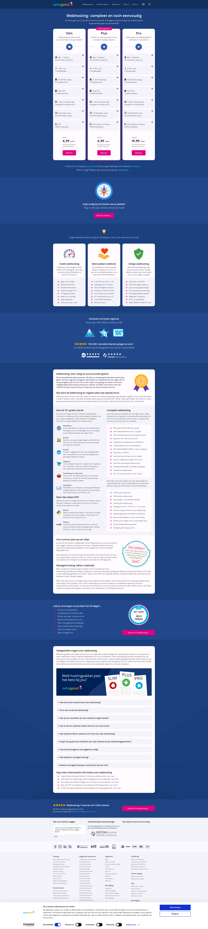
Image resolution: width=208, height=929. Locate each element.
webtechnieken (102, 659)
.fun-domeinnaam (85, 878)
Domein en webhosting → (139, 632)
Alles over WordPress (138, 859)
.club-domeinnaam (85, 864)
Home (107, 867)
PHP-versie (138, 459)
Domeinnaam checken (60, 891)
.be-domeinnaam (84, 862)
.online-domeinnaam (86, 886)
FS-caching (121, 474)
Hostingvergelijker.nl (96, 826)
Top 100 (110, 296)
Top (95, 293)
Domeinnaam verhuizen (61, 898)
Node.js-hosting (58, 869)
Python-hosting (58, 871)
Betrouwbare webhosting (61, 859)
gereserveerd (141, 435)
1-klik (124, 500)
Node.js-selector (71, 529)
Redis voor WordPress (138, 864)
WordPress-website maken (139, 869)
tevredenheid (140, 514)
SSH (114, 474)
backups (121, 456)
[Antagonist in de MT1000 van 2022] (94, 846)
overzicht (91, 166)
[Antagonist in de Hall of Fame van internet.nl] (114, 846)
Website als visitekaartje (138, 891)
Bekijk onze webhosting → (139, 808)
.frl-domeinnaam (84, 876)
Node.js (95, 503)
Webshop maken (136, 896)
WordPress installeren (138, 867)
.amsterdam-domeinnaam (87, 859)
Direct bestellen (110, 862)
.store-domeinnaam (85, 895)
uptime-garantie (124, 492)
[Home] (63, 4)
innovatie (105, 586)
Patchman (117, 463)
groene (120, 503)
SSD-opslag (135, 428)
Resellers (108, 876)
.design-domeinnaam (86, 871)
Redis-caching (135, 889)
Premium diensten (111, 874)
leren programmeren (78, 517)
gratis (64, 659)
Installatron (60, 416)
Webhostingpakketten (60, 881)
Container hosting (59, 862)
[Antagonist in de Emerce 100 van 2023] (104, 846)
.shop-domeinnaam (85, 888)
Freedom (102, 302)
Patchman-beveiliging (112, 893)
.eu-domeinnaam (84, 874)
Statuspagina (109, 878)
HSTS (143, 507)
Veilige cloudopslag (137, 879)
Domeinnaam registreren (61, 896)
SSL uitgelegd (109, 898)
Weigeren (175, 914)
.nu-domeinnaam (84, 883)
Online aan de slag (137, 886)
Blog (106, 859)
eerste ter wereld (113, 419)
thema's (89, 430)
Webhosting (87, 4)
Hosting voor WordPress (139, 862)
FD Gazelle (109, 285)
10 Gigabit (137, 431)
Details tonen (131, 925)
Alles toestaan (175, 907)
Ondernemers (109, 869)
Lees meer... (111, 776)
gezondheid (127, 510)
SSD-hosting (57, 878)
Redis (128, 474)
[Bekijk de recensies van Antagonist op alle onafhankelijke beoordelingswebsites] (59, 805)
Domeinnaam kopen (59, 893)
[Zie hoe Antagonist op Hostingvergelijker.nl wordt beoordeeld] (104, 836)
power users (72, 302)
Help (125, 4)
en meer (148, 302)
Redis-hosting (57, 876)
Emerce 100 (109, 281)
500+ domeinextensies (129, 438)
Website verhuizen (137, 893)
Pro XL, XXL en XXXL (59, 874)
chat (131, 517)
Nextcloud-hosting (137, 876)
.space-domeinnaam (85, 893)
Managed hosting (58, 864)
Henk (56, 836)
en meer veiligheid (140, 449)
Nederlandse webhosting (61, 867)
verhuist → (137, 166)
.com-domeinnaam (85, 867)
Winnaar (97, 287)
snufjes (139, 474)
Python (87, 503)
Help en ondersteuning (112, 864)
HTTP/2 (124, 507)
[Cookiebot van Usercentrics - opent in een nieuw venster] (28, 924)
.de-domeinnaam (84, 869)
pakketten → (124, 169)
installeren (81, 428)
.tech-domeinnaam (85, 898)
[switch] (78, 924)
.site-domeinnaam (85, 890)
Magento (86, 466)
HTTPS (130, 507)
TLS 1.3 (136, 507)
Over (134, 4)
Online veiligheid (110, 891)
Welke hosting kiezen (60, 883)
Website (115, 4)
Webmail (108, 881)
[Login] (142, 4)
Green (96, 299)
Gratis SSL (108, 888)
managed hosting (66, 569)
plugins (97, 430)
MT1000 (99, 281)
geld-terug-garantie (128, 528)
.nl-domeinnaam (84, 881)
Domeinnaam (102, 4)
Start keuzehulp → (104, 215)
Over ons (108, 871)
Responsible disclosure (112, 896)
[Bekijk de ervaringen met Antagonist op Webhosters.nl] (82, 846)
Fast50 (111, 290)
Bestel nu (69, 153)
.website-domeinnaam (86, 900)
